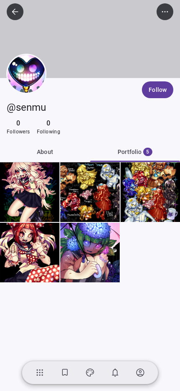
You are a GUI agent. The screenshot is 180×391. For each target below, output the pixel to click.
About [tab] (45, 152)
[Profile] (140, 372)
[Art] (90, 372)
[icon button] (15, 11)
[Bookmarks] (65, 372)
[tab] (135, 152)
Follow (158, 89)
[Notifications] (115, 372)
